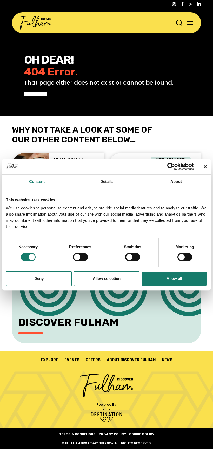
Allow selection (107, 278)
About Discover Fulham (131, 360)
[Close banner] (205, 166)
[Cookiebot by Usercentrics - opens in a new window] (171, 166)
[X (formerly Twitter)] (191, 4)
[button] (190, 23)
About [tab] (176, 181)
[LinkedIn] (199, 4)
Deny (39, 278)
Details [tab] (106, 181)
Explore (49, 360)
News (167, 360)
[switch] (80, 257)
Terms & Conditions (77, 434)
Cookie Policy (141, 434)
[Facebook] (182, 4)
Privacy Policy (112, 434)
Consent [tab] (37, 181)
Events (71, 360)
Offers (93, 360)
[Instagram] (174, 4)
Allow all (174, 278)
